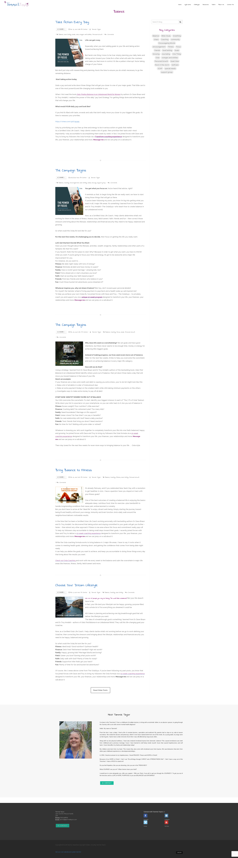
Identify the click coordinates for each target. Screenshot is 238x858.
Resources (206, 4)
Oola (77, 34)
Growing (93, 183)
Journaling (166, 54)
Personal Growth (97, 34)
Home (180, 4)
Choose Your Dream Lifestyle (76, 585)
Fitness (118, 477)
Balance (60, 34)
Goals (73, 34)
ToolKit (214, 4)
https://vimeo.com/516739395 (67, 122)
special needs (170, 68)
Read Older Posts (100, 690)
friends (157, 50)
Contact (108, 783)
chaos (156, 39)
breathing (177, 36)
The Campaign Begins (70, 170)
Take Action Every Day (72, 22)
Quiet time (175, 61)
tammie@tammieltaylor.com (68, 819)
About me (221, 4)
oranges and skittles (85, 34)
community (175, 39)
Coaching (66, 183)
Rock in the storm (162, 65)
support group (101, 183)
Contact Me (230, 4)
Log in (179, 852)
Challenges (197, 4)
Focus (118, 332)
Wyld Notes (188, 4)
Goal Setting (67, 34)
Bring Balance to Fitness (73, 470)
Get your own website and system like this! (68, 852)
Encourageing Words (167, 43)
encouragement (74, 183)
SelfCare (175, 65)
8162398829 (64, 817)
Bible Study (166, 36)
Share (61, 29)
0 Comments (110, 34)
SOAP (160, 68)
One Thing (176, 54)
